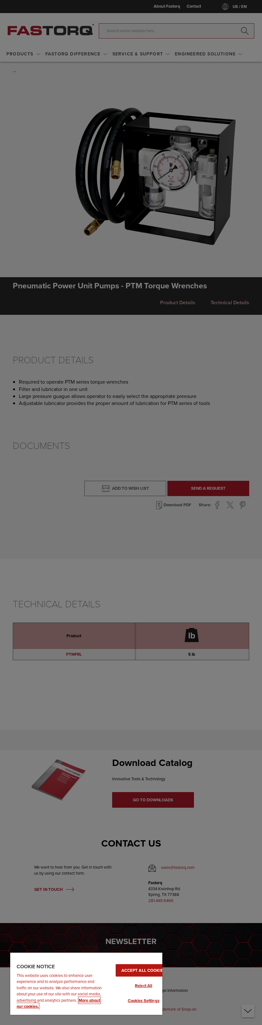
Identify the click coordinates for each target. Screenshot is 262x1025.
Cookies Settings (143, 1001)
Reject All (143, 986)
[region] (86, 983)
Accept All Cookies (143, 970)
